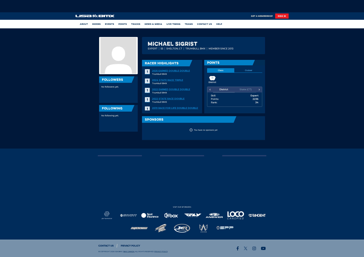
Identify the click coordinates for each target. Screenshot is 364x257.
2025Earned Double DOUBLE (171, 70)
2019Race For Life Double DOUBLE (175, 108)
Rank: (214, 102)
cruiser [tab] (248, 70)
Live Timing (173, 24)
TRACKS (135, 24)
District (223, 89)
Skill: (213, 96)
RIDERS (96, 24)
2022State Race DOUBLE (168, 98)
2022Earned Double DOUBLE (171, 89)
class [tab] (220, 70)
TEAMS (189, 24)
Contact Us (204, 24)
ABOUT (84, 24)
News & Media (153, 24)
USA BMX (118, 252)
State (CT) (246, 89)
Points (122, 24)
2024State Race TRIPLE (167, 80)
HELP (219, 24)
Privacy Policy (130, 245)
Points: (215, 99)
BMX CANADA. (129, 252)
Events (109, 24)
